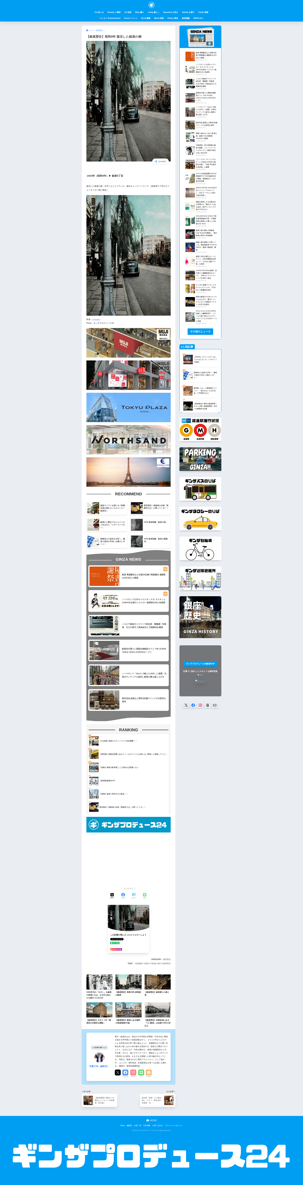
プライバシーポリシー (174, 1125)
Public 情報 (203, 12)
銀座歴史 (167, 959)
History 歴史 (172, 18)
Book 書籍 (145, 18)
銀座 (147, 963)
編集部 (129, 1125)
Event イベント (130, 18)
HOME (153, 1120)
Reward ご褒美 (114, 12)
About (122, 1125)
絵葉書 (139, 963)
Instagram (133, 1076)
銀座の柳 (156, 963)
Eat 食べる (99, 12)
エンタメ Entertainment (110, 18)
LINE (141, 1076)
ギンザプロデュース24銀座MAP (200, 664)
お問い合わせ (157, 1125)
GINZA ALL (198, 18)
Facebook (125, 1076)
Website (148, 1076)
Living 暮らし (154, 12)
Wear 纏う (139, 12)
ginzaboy (96, 319)
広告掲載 (146, 1125)
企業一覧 (137, 1125)
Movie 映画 (159, 18)
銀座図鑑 (186, 18)
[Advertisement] (128, 857)
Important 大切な (170, 12)
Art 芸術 (127, 12)
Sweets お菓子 (188, 12)
